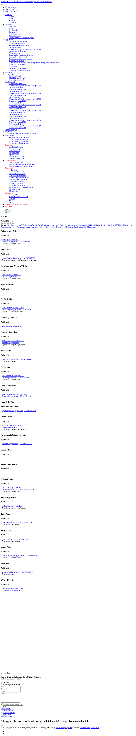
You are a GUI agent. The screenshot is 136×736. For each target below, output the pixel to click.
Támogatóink (9, 135)
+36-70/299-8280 (28, 489)
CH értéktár (13, 170)
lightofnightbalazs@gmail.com (12, 411)
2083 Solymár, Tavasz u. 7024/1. (13, 308)
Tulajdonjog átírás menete (18, 51)
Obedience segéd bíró (8, 227)
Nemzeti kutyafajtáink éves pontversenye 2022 (25, 110)
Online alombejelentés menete (19, 45)
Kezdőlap (8, 15)
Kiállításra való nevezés (17, 64)
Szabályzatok (9, 74)
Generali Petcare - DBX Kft (18, 197)
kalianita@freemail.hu (9, 378)
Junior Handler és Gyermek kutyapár (21, 38)
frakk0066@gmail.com (10, 396)
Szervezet (8, 24)
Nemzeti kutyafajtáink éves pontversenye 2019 (25, 126)
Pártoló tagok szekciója (17, 156)
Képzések (8, 132)
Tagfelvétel (9, 145)
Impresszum (60, 728)
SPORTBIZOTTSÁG (16, 162)
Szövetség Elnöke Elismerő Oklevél (21, 187)
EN (12, 2)
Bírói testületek (14, 30)
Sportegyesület (14, 155)
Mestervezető (13, 191)
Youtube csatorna (6, 716)
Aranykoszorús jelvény (17, 181)
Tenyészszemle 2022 (16, 109)
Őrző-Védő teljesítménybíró (27, 225)
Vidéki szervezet (14, 151)
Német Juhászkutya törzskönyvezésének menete (25, 49)
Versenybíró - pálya (23, 227)
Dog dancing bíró (58, 227)
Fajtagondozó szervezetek (18, 68)
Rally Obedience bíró (126, 225)
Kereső (11, 17)
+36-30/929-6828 (24, 378)
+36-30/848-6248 (28, 522)
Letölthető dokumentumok (18, 41)
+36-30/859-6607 (27, 572)
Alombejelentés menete (17, 43)
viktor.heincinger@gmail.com (12, 326)
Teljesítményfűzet (15, 47)
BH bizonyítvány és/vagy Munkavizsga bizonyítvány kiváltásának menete (34, 63)
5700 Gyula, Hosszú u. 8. (10, 240)
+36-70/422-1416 (23, 539)
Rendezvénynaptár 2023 (17, 101)
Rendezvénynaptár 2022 (17, 107)
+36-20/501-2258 (26, 444)
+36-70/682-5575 (25, 241)
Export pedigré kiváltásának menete (21, 55)
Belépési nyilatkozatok (17, 158)
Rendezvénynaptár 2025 (17, 89)
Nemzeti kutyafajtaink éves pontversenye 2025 (25, 93)
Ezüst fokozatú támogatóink (18, 141)
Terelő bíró (42, 225)
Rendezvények (10, 82)
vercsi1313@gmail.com (10, 444)
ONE (11, 201)
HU (14, 2)
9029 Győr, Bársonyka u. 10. (12, 425)
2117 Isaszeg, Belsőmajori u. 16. (13, 376)
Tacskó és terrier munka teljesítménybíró (73, 225)
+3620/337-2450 (30, 411)
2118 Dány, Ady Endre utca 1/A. (13, 488)
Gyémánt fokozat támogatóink (19, 137)
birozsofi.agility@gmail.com (11, 258)
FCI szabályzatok (15, 76)
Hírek (11, 18)
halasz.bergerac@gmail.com (11, 310)
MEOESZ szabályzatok (17, 78)
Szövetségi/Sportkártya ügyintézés (20, 59)
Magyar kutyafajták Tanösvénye (16, 204)
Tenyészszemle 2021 (16, 114)
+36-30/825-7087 (29, 258)
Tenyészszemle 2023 (16, 103)
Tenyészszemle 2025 (16, 91)
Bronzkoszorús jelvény (17, 185)
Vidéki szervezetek (15, 34)
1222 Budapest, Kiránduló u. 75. (13, 341)
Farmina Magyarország (17, 195)
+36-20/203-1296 (25, 396)
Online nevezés (21, 2)
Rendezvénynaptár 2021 (17, 112)
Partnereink (9, 193)
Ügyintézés (9, 40)
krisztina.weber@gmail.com (11, 590)
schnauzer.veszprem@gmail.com (13, 556)
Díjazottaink (9, 168)
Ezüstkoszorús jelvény (16, 183)
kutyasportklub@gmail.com (11, 522)
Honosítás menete (15, 53)
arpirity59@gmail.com (9, 427)
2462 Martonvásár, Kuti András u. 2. (14, 589)
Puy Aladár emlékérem (17, 174)
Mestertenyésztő (14, 189)
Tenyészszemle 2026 (16, 87)
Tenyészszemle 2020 (16, 118)
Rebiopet (12, 199)
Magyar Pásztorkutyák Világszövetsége (22, 164)
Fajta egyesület (14, 153)
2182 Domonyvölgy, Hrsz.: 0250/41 (14, 394)
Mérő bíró (48, 227)
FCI (10, 202)
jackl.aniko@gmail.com (10, 359)
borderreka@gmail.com (10, 241)
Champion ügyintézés (16, 61)
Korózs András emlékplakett (18, 172)
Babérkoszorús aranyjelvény (18, 179)
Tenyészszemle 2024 (16, 97)
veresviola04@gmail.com (10, 572)
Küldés (4, 706)
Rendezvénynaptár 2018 (17, 128)
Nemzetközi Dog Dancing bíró (75, 227)
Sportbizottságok (10, 160)
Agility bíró (92, 225)
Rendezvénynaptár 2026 (17, 84)
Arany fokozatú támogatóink (19, 139)
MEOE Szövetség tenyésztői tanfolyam (22, 133)
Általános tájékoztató (16, 147)
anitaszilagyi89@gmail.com (11, 489)
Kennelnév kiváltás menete (18, 57)
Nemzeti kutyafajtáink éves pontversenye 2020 (25, 120)
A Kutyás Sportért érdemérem (19, 178)
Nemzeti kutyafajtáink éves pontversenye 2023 (25, 105)
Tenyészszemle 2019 (16, 124)
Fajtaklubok (13, 32)
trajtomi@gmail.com (9, 539)
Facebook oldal (6, 715)
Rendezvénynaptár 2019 (17, 122)
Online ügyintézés (33, 2)
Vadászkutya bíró (52, 225)
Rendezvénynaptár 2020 (17, 116)
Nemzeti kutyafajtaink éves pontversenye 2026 (25, 86)
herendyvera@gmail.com (10, 343)
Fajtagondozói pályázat (17, 149)
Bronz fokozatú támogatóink (18, 143)
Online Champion (11, 130)
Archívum (12, 22)
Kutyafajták (13, 66)
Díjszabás (8, 72)
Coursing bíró (101, 225)
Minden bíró (91, 227)
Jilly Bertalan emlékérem (17, 176)
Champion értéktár (46, 2)
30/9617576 (27, 310)
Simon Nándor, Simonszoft (89, 728)
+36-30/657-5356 (32, 556)
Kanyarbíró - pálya (37, 227)
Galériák (12, 20)
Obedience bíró (113, 225)
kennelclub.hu (6, 2)
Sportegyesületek (15, 36)
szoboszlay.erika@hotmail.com (12, 506)
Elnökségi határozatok (16, 80)
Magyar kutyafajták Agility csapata (21, 166)
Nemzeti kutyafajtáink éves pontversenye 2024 (25, 99)
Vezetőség (12, 26)
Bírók (11, 28)
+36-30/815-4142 (26, 359)
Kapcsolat (8, 206)
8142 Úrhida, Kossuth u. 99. (11, 275)
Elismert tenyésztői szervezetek (19, 70)
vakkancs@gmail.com (9, 277)
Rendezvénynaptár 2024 (17, 95)
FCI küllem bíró (12, 225)
